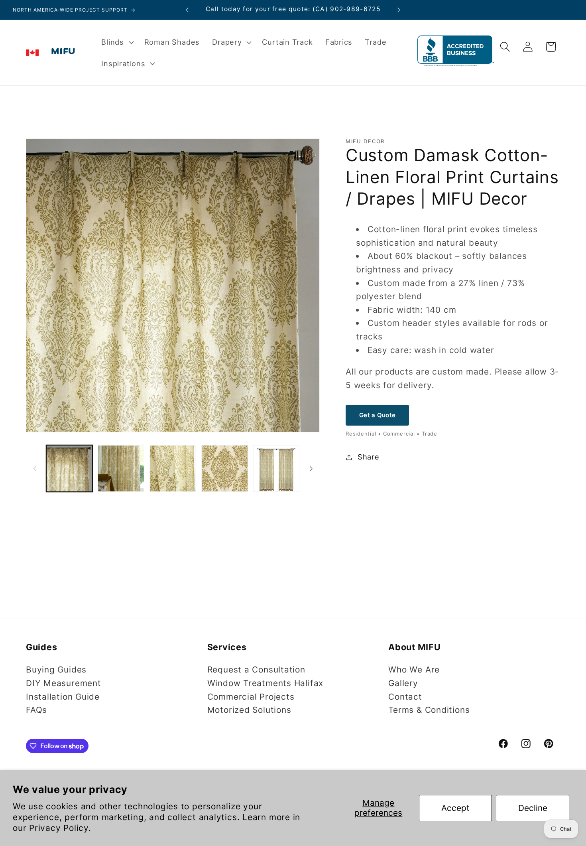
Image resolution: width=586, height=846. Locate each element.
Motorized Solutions (249, 710)
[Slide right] (311, 468)
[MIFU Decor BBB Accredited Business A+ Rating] (455, 63)
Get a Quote (377, 414)
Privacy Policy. (60, 828)
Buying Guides (56, 669)
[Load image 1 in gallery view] (69, 468)
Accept (455, 808)
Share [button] (369, 456)
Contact (405, 697)
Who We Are (414, 669)
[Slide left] (34, 468)
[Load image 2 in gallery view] (121, 468)
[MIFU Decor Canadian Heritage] (32, 52)
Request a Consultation (256, 669)
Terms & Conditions (429, 710)
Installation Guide (63, 697)
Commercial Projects (251, 697)
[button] (116, 42)
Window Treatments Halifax (265, 683)
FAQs (36, 710)
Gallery (403, 683)
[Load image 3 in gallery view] (172, 468)
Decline (532, 808)
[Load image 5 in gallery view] (276, 468)
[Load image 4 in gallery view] (224, 468)
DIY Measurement (63, 683)
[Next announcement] (399, 10)
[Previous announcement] (187, 10)
